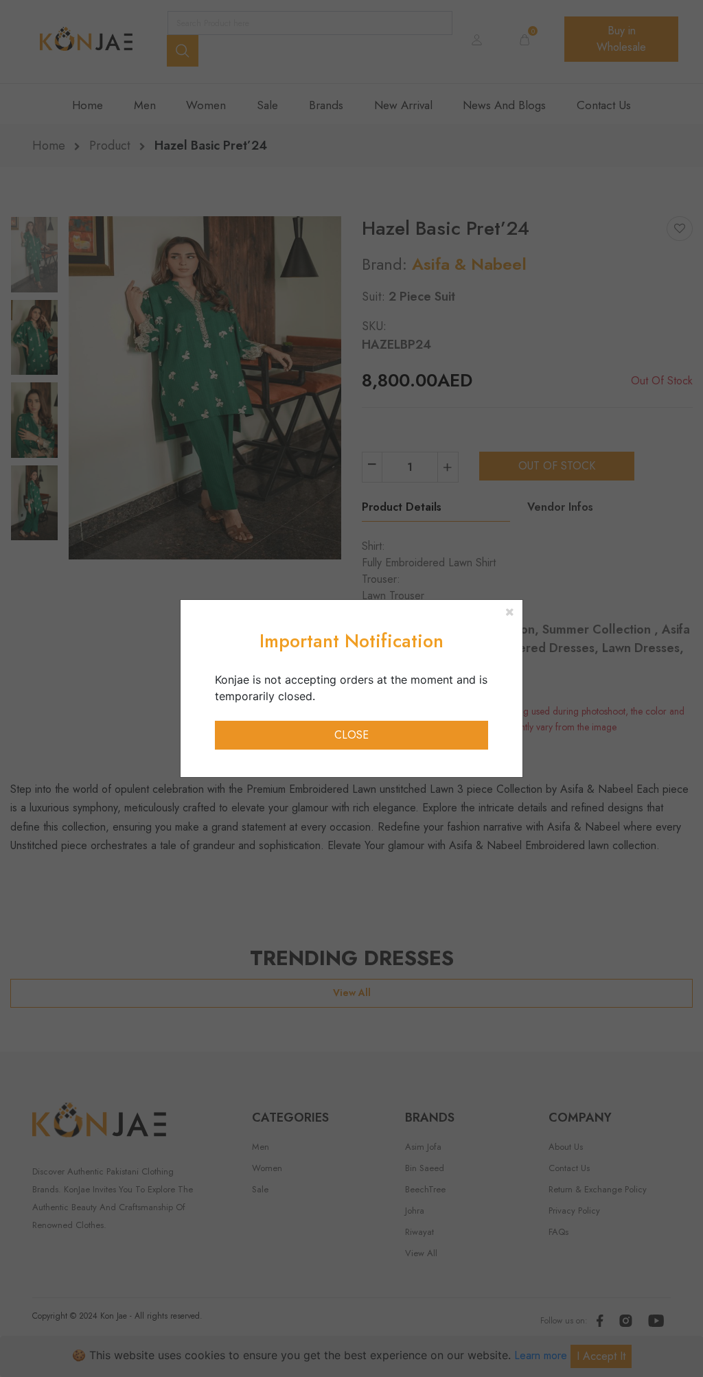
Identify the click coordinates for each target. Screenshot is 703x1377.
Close (351, 735)
